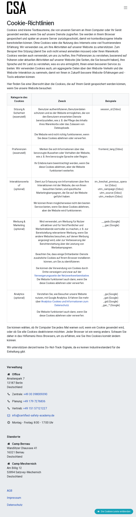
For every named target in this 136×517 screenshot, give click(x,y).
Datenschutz (14, 505)
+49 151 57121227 (35, 408)
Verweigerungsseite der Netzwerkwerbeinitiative (61, 275)
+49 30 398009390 (35, 394)
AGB (9, 490)
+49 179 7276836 (34, 401)
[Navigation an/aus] (125, 7)
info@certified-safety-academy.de (33, 415)
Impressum (14, 497)
